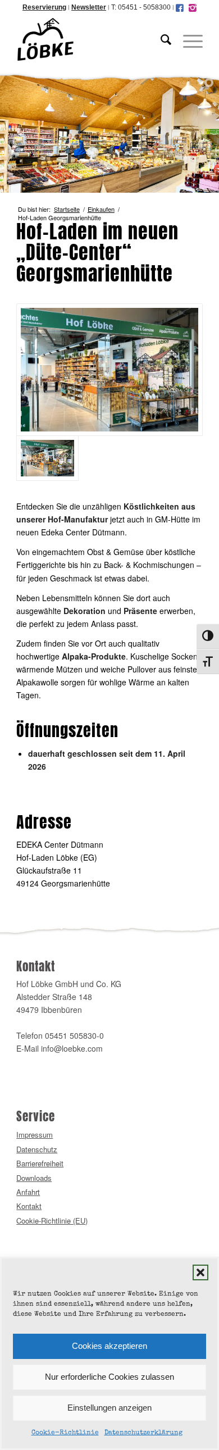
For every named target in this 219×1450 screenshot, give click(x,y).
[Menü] (187, 39)
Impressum (34, 1134)
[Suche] (160, 39)
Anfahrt (28, 1192)
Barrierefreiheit (39, 1163)
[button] (200, 1272)
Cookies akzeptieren (109, 1346)
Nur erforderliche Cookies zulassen (109, 1376)
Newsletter (88, 7)
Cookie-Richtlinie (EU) (52, 1220)
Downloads (34, 1177)
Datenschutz (36, 1149)
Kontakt (29, 1206)
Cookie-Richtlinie (65, 1433)
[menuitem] (160, 39)
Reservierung (44, 7)
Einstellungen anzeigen (109, 1407)
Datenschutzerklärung (143, 1433)
